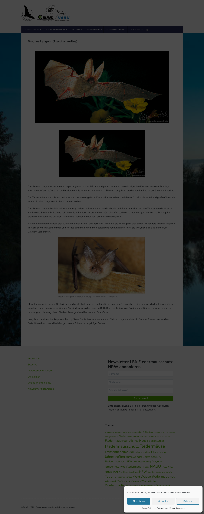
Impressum (180, 508)
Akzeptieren (139, 501)
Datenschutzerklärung (166, 508)
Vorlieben (188, 501)
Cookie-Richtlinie (148, 508)
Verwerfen (163, 501)
